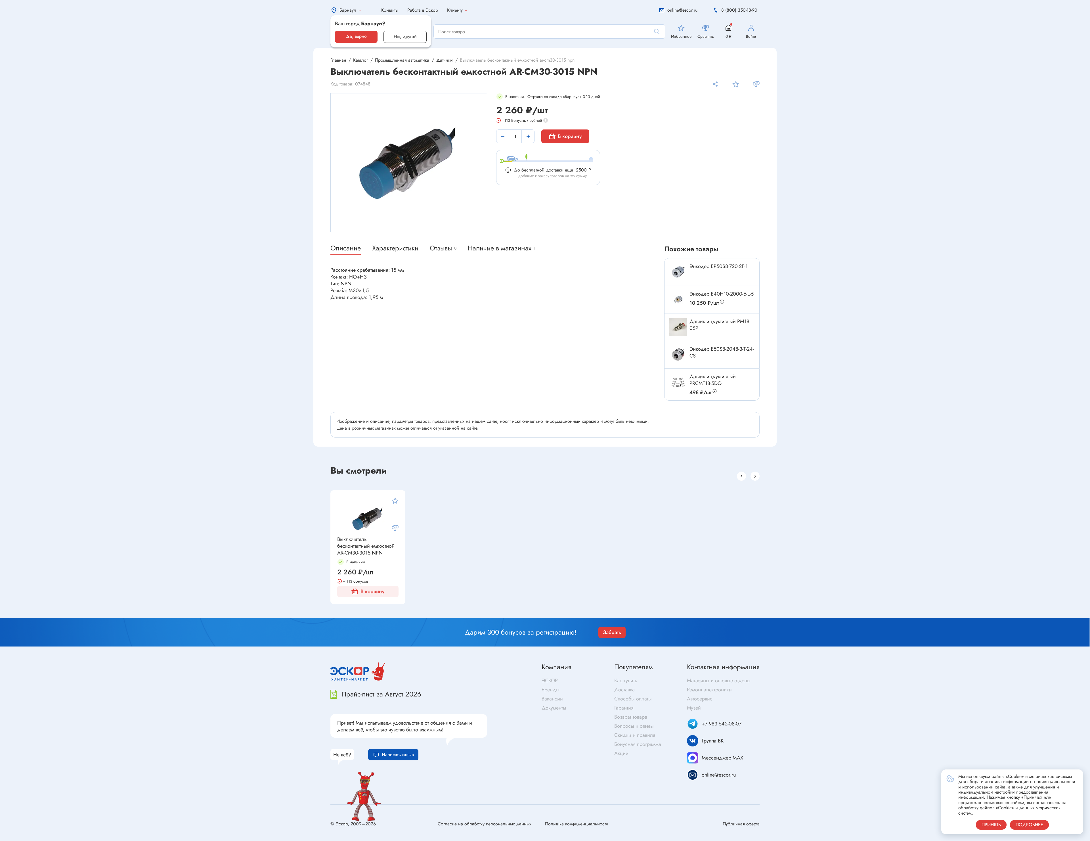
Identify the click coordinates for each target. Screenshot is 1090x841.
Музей (694, 708)
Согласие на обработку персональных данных (484, 824)
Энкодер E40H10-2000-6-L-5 (721, 294)
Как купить (625, 680)
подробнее (1029, 824)
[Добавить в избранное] (735, 84)
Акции (621, 753)
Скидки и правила (634, 735)
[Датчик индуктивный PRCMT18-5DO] (678, 382)
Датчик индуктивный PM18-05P (720, 325)
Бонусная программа (637, 744)
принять (991, 824)
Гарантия (624, 708)
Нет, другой (405, 36)
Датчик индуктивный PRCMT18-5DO (712, 380)
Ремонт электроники (709, 689)
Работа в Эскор (422, 10)
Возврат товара (630, 717)
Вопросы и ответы (634, 726)
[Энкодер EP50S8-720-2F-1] (678, 272)
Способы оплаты (633, 698)
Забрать (612, 632)
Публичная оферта (741, 824)
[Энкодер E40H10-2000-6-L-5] (678, 299)
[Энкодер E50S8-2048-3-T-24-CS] (678, 355)
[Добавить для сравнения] (756, 84)
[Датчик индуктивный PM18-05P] (678, 327)
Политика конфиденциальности (576, 824)
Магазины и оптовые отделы (719, 680)
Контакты (389, 10)
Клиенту (455, 10)
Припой (815, 614)
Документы (554, 708)
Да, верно (356, 36)
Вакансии (552, 698)
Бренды (550, 689)
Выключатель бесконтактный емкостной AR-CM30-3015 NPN (366, 546)
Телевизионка (561, 611)
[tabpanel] (409, 162)
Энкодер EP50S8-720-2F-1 (718, 266)
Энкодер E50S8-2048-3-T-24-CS (721, 352)
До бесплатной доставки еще (552, 170)
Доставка (624, 689)
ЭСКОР (550, 680)
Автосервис (699, 698)
